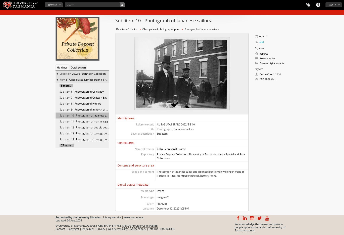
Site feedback (138, 229)
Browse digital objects (271, 63)
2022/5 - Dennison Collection (89, 73)
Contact (60, 229)
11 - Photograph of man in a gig (89, 121)
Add (261, 42)
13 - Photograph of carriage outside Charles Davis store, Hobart (108, 133)
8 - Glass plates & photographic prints (88, 79)
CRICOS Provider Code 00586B (140, 225)
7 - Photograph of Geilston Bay (89, 97)
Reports (263, 53)
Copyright (73, 229)
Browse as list (267, 58)
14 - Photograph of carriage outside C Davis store (100, 139)
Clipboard (308, 5)
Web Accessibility (118, 229)
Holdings (62, 67)
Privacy (101, 229)
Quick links (318, 5)
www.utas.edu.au (134, 217)
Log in (332, 5)
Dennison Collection (127, 29)
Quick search (78, 67)
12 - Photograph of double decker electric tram (98, 127)
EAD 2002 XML (267, 79)
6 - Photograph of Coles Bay (87, 91)
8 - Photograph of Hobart (86, 103)
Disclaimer (88, 229)
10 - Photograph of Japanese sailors (91, 115)
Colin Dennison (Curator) (171, 149)
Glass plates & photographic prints (161, 29)
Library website (112, 217)
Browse (52, 5)
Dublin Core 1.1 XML (270, 74)
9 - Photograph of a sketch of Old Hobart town (98, 109)
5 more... (66, 85)
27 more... (67, 145)
